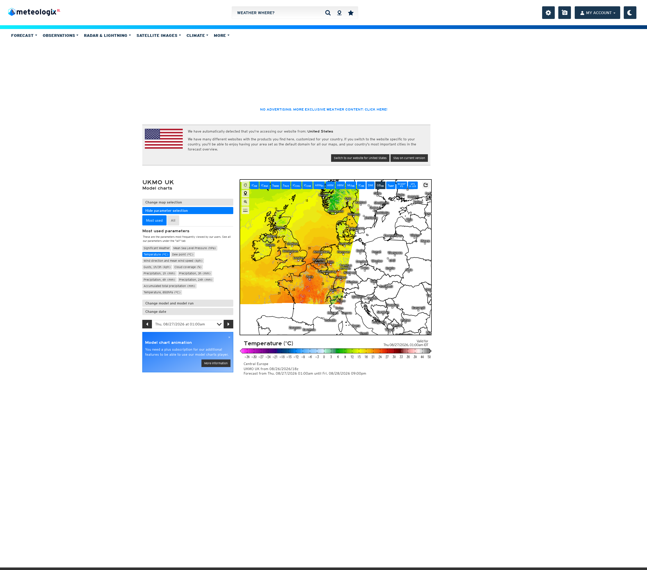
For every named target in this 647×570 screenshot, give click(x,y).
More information (216, 363)
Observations (59, 35)
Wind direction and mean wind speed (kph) (173, 261)
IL (59, 10)
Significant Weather (157, 248)
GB (380, 185)
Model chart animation (168, 342)
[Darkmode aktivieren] (630, 12)
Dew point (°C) (183, 254)
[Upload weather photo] (564, 12)
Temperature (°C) (156, 254)
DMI (370, 185)
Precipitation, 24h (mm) (196, 279)
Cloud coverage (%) (188, 267)
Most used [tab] (154, 220)
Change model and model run (169, 303)
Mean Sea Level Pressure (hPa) (194, 248)
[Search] (328, 12)
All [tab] (173, 220)
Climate (196, 35)
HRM (340, 185)
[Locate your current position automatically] (339, 12)
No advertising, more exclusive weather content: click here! (323, 109)
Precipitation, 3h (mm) (195, 273)
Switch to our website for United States (360, 158)
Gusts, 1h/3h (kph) (157, 267)
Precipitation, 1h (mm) (159, 273)
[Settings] (548, 12)
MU (351, 185)
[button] (426, 185)
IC (254, 185)
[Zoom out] (245, 202)
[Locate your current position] (245, 193)
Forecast (23, 35)
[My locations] (350, 12)
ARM (319, 185)
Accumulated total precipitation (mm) (169, 286)
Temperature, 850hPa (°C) (162, 292)
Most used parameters (165, 231)
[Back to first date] (245, 185)
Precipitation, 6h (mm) (159, 279)
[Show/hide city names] (245, 210)
